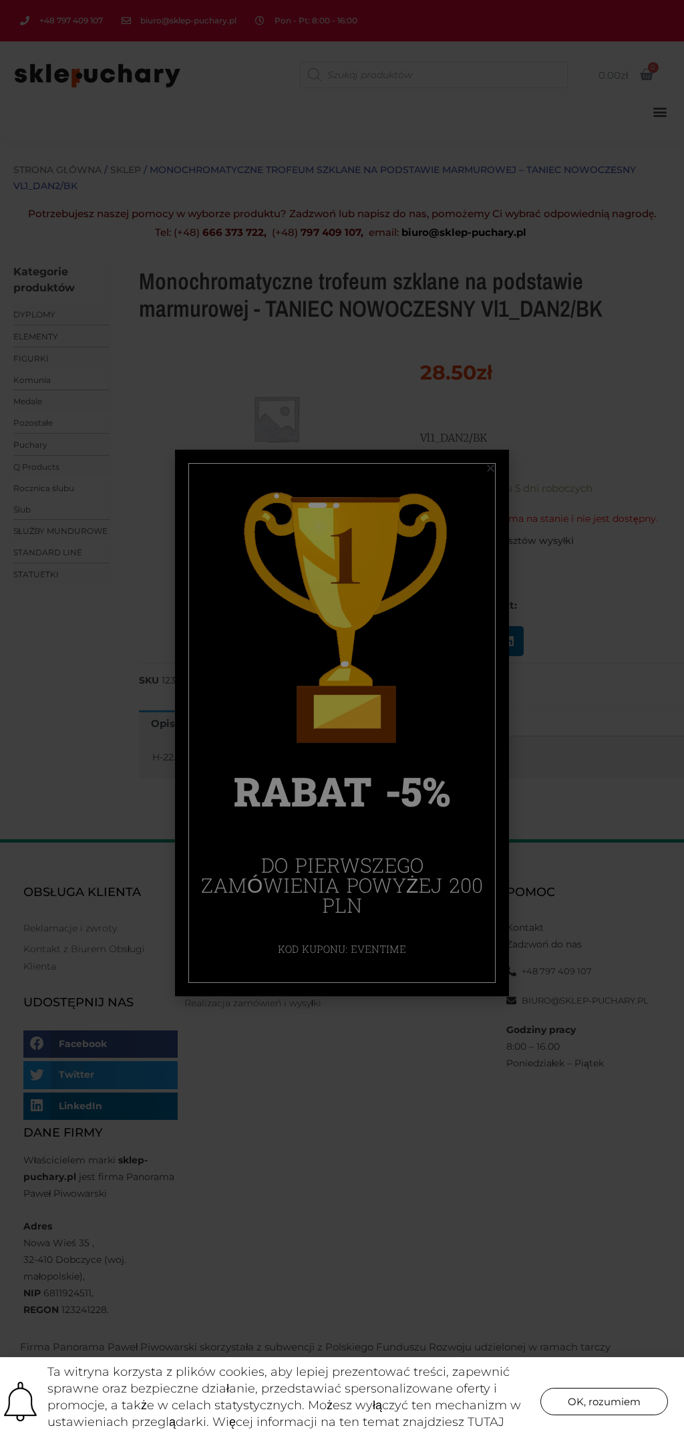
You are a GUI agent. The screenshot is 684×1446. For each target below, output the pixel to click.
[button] (604, 1401)
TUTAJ (486, 1422)
